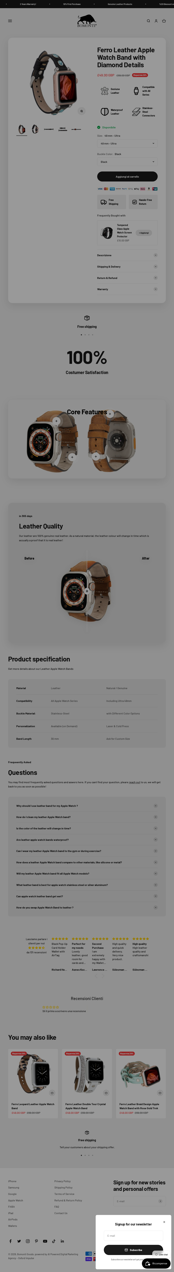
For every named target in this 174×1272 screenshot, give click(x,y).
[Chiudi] (164, 1222)
